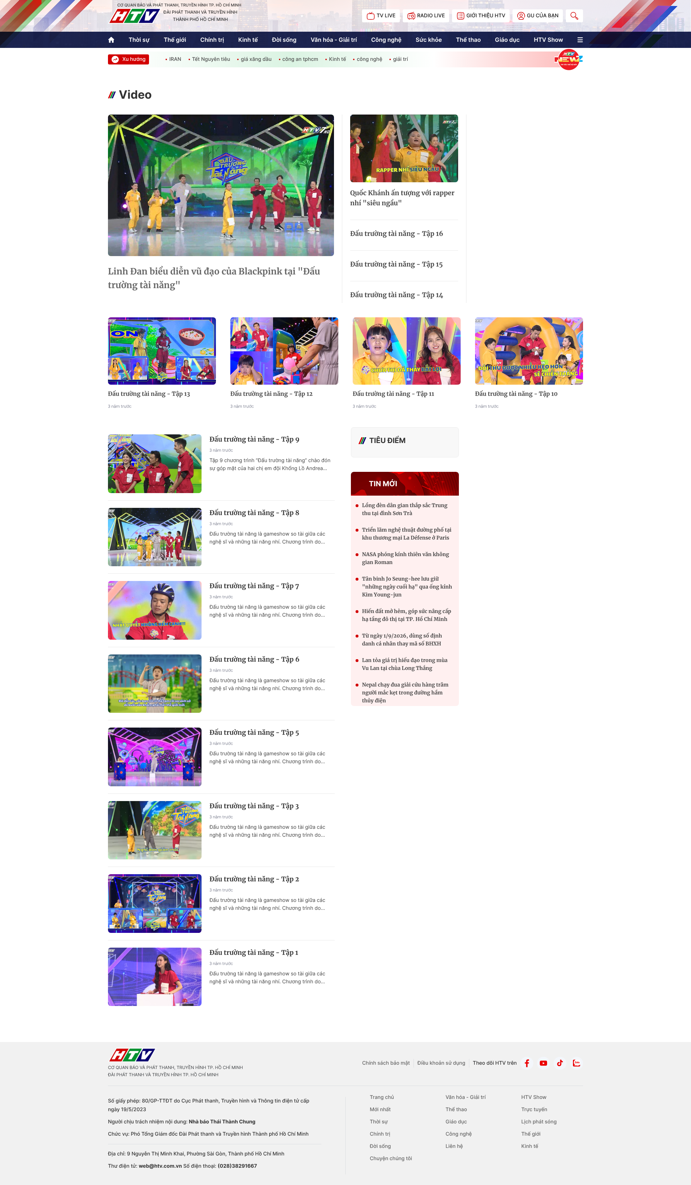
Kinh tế (248, 39)
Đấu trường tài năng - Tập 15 (396, 264)
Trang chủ (382, 1097)
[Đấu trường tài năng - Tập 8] (155, 537)
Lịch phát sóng (538, 1122)
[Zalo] (576, 1063)
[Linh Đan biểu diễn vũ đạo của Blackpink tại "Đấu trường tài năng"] (221, 185)
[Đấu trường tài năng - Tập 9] (155, 463)
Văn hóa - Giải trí (334, 39)
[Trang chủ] (111, 40)
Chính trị (212, 39)
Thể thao (468, 39)
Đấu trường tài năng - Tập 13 (149, 394)
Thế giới (175, 39)
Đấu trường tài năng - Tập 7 (254, 586)
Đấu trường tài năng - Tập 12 (271, 394)
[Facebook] (526, 1063)
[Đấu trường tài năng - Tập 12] (284, 351)
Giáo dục (507, 39)
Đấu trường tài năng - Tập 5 (254, 732)
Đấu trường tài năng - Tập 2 (254, 879)
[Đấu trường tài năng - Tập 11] (407, 351)
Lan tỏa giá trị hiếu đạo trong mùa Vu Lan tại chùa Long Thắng (405, 664)
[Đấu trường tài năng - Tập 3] (155, 830)
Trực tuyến (534, 1109)
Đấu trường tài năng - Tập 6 (254, 659)
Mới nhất (380, 1109)
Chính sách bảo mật (386, 1063)
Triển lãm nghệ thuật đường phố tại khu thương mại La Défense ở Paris (406, 534)
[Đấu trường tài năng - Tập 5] (155, 757)
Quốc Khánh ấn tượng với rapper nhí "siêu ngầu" (402, 198)
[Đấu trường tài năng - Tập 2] (155, 903)
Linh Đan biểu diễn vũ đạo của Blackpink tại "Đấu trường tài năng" (214, 278)
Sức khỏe (429, 39)
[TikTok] (560, 1063)
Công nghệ (386, 39)
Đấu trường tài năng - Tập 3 (254, 806)
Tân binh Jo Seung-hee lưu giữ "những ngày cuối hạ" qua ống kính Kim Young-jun (407, 587)
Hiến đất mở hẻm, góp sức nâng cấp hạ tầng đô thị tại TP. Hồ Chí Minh (406, 615)
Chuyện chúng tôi (391, 1158)
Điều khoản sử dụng (441, 1063)
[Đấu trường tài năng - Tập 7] (155, 610)
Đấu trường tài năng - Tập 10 (516, 394)
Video (135, 95)
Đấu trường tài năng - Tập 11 (393, 394)
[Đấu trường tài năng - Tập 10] (529, 351)
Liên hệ (454, 1146)
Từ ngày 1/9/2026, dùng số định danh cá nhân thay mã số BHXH (402, 639)
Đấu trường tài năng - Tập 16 (396, 233)
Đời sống (284, 39)
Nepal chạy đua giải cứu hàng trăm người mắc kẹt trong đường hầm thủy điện (405, 692)
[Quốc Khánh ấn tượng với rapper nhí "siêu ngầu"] (404, 148)
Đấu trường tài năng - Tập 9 (254, 439)
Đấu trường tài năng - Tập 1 (253, 952)
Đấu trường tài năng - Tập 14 (396, 295)
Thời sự (138, 39)
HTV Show (548, 39)
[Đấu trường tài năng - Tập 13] (162, 351)
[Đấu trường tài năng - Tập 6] (155, 683)
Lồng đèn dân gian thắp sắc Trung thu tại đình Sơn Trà (404, 509)
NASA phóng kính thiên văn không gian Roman (405, 558)
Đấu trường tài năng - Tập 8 (254, 513)
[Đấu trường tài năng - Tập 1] (155, 977)
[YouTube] (543, 1063)
